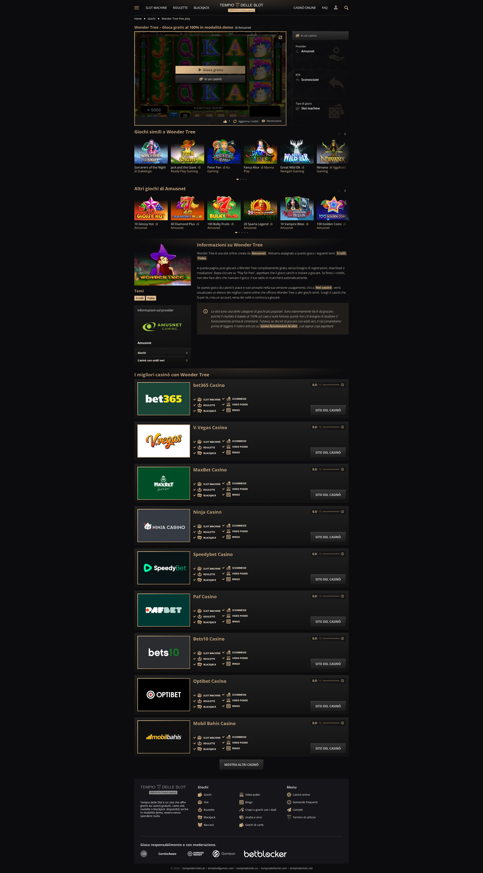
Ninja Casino (207, 512)
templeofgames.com (221, 868)
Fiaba (202, 258)
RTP (298, 75)
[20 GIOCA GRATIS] (187, 208)
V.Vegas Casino (210, 427)
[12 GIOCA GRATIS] (151, 208)
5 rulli (341, 253)
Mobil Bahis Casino (214, 723)
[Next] (345, 134)
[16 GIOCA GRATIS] (224, 208)
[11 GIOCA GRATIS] (333, 208)
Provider (301, 46)
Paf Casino (205, 597)
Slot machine (156, 8)
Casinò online (305, 8)
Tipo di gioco (304, 103)
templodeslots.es (247, 868)
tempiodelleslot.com (274, 868)
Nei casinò (323, 288)
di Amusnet (243, 27)
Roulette (180, 8)
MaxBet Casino (210, 470)
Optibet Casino (209, 681)
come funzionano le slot (279, 326)
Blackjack (201, 8)
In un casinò (308, 35)
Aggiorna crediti (248, 121)
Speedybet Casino (213, 554)
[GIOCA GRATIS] (260, 151)
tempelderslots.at (194, 868)
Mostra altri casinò (241, 765)
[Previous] (339, 134)
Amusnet (259, 253)
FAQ (325, 8)
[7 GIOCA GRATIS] (151, 151)
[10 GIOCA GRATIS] (224, 151)
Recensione (274, 121)
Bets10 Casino (209, 639)
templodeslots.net (301, 868)
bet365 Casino (209, 385)
